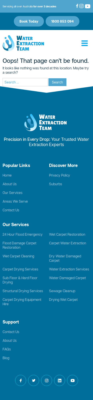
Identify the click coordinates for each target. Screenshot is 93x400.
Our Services (12, 192)
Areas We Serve (15, 201)
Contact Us (11, 210)
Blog (6, 358)
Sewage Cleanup (62, 291)
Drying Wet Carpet (63, 299)
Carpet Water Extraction (67, 243)
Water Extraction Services (69, 269)
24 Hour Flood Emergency (23, 234)
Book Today (28, 21)
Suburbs (55, 184)
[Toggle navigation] (84, 43)
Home (7, 175)
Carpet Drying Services (20, 269)
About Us (10, 184)
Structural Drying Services (23, 291)
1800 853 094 (62, 21)
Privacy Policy (59, 175)
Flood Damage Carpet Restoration (19, 245)
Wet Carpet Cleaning (18, 256)
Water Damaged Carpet (67, 278)
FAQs (7, 349)
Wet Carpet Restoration (67, 234)
